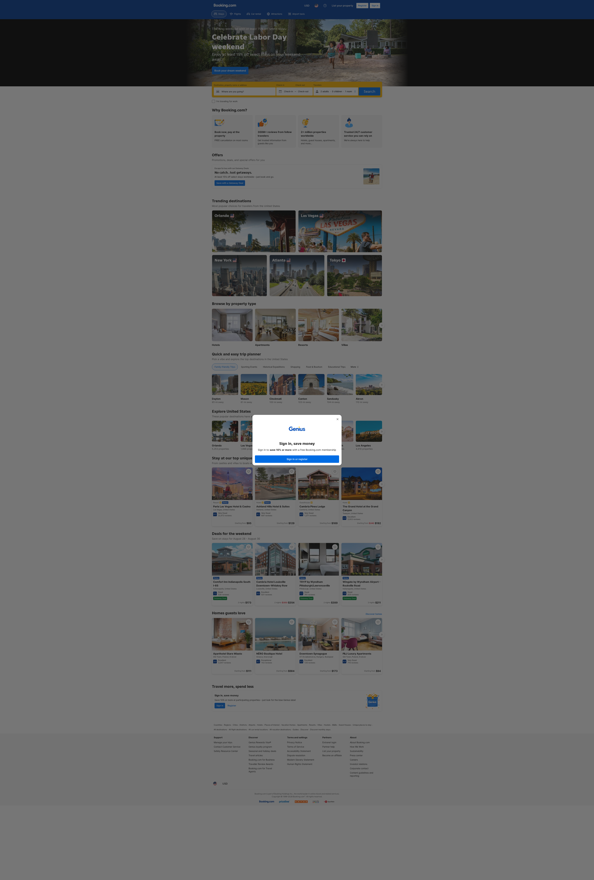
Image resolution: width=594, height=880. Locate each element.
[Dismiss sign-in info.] (337, 419)
